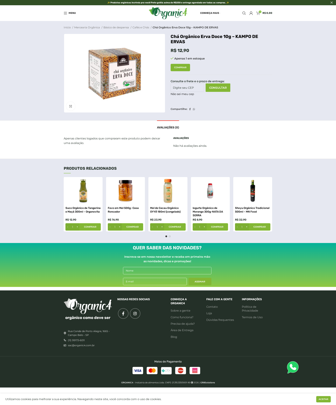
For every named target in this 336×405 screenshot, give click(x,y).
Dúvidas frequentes (220, 320)
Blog (174, 337)
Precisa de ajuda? (183, 323)
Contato (212, 306)
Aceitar (323, 399)
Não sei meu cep (182, 94)
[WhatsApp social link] (194, 109)
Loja (209, 313)
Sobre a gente (180, 310)
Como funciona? (182, 317)
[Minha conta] (251, 13)
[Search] (244, 13)
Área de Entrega (182, 330)
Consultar (218, 87)
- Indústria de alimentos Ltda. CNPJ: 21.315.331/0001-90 (155, 382)
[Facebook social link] (190, 109)
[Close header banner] (331, 2)
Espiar (98, 183)
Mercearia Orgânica (87, 27)
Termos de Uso (252, 317)
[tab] (168, 125)
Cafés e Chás (141, 27)
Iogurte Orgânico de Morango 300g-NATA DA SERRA (208, 211)
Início (67, 27)
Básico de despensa (116, 27)
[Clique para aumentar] (70, 106)
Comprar (180, 67)
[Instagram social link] (135, 313)
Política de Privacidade (250, 308)
